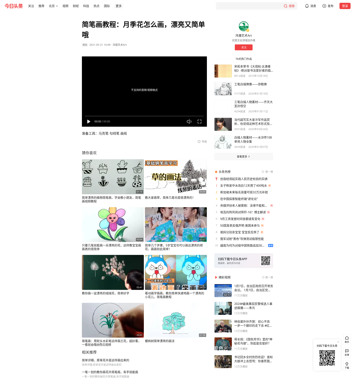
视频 (65, 6)
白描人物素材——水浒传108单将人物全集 (253, 139)
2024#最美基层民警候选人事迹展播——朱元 (253, 306)
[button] (31, 6)
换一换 (269, 171)
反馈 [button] (347, 354)
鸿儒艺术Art (120, 44)
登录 (345, 6)
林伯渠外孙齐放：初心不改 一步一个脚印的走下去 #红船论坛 (253, 323)
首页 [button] (347, 342)
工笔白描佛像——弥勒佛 (250, 84)
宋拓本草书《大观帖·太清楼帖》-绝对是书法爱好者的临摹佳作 (252, 68)
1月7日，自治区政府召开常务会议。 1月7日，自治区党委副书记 (253, 288)
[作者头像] (243, 26)
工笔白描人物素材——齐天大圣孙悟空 (253, 104)
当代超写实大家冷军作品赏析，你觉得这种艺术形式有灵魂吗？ (253, 122)
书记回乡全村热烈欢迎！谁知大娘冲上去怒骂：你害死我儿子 (253, 359)
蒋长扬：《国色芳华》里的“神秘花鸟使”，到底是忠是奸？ (253, 341)
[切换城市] (57, 6)
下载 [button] (346, 364)
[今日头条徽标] (13, 6)
